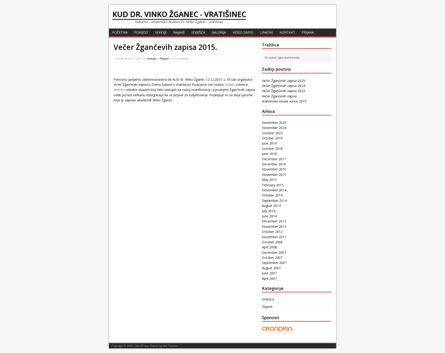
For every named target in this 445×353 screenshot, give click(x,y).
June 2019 (269, 143)
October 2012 (272, 231)
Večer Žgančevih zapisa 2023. (284, 91)
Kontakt (287, 32)
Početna (119, 32)
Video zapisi (243, 32)
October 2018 (272, 148)
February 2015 (272, 185)
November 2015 (274, 174)
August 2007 (271, 268)
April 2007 (269, 278)
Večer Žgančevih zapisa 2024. (284, 85)
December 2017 (274, 159)
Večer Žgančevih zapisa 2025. (284, 80)
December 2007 (274, 252)
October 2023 (272, 133)
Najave (179, 32)
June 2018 (269, 153)
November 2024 (274, 127)
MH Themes (170, 345)
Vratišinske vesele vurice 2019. (284, 101)
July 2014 (268, 211)
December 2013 (274, 221)
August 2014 (271, 205)
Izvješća (198, 32)
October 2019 (272, 138)
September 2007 (274, 262)
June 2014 (269, 216)
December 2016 (274, 164)
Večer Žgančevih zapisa (279, 96)
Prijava (308, 32)
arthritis (119, 89)
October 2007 (272, 257)
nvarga (151, 58)
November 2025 (274, 122)
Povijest (141, 32)
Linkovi (266, 32)
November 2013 (274, 226)
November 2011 (274, 237)
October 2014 (272, 195)
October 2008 (272, 242)
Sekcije (161, 32)
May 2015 (269, 179)
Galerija (219, 32)
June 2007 (269, 273)
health (230, 84)
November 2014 (274, 190)
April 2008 (269, 247)
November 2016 (274, 169)
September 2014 (274, 200)
